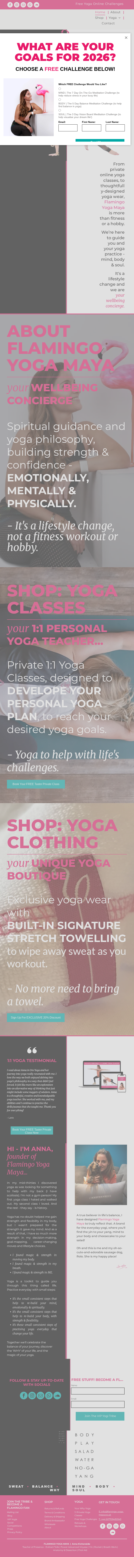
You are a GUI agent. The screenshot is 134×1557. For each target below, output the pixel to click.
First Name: (89, 122)
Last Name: (112, 122)
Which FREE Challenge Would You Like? (82, 84)
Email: (62, 122)
